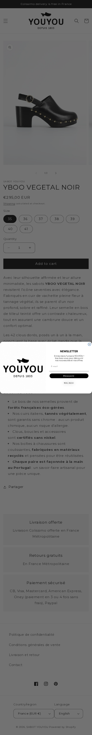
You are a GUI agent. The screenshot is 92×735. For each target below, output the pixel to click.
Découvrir (68, 376)
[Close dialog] (89, 344)
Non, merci (69, 383)
